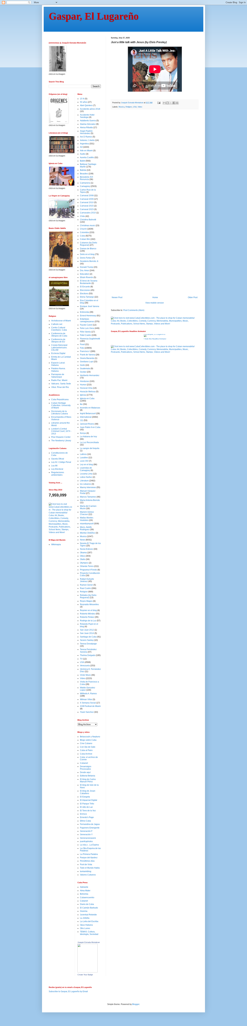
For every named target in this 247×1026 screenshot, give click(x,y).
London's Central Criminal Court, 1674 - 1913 (61, 431)
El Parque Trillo (87, 804)
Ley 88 (54, 465)
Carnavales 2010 (88, 213)
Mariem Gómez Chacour (87, 513)
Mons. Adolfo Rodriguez (86, 528)
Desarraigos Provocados (85, 767)
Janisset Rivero (87, 424)
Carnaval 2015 (87, 206)
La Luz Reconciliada (89, 442)
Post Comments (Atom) (133, 310)
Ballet (82, 161)
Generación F (86, 831)
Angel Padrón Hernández (86, 132)
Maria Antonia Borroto (90, 500)
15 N (82, 99)
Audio (82, 154)
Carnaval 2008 (87, 195)
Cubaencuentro (87, 897)
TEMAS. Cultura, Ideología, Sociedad (89, 933)
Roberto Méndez (87, 614)
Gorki (82, 365)
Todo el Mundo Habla (90, 868)
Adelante (84, 887)
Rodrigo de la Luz (88, 620)
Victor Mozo (85, 675)
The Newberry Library (61, 440)
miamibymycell (87, 523)
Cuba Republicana (60, 399)
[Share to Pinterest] (177, 103)
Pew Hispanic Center (61, 437)
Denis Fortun (86, 258)
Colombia (84, 232)
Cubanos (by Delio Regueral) (88, 244)
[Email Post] (159, 103)
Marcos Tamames (88, 497)
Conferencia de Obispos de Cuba (59, 334)
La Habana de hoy (88, 436)
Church (83, 229)
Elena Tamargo (87, 297)
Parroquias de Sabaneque (57, 375)
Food (82, 344)
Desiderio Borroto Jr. (89, 261)
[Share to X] (170, 103)
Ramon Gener (86, 585)
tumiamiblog (85, 871)
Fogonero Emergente (89, 828)
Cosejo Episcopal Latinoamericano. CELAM (59, 347)
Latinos (83, 454)
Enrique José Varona (89, 306)
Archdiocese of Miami (61, 320)
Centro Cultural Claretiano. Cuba (59, 328)
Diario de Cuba (87, 904)
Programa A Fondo (88, 570)
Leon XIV (84, 461)
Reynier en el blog (88, 610)
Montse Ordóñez (87, 533)
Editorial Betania (87, 776)
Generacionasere (88, 838)
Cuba (82, 236)
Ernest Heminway (88, 315)
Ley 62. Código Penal (61, 462)
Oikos (82, 556)
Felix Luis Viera (87, 328)
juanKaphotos (86, 841)
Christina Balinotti (88, 219)
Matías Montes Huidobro (86, 519)
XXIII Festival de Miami (90, 706)
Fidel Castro (85, 335)
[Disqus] (154, 158)
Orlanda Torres (87, 566)
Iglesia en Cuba (87, 398)
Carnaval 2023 (87, 209)
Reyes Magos (86, 601)
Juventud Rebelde (88, 914)
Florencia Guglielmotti (90, 339)
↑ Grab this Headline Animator (154, 339)
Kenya (83, 433)
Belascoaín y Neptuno (90, 736)
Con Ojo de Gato (87, 747)
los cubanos (85, 484)
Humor (83, 384)
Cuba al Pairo (86, 750)
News (82, 540)
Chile (82, 216)
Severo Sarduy (87, 640)
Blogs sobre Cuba (88, 740)
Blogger (135, 1004)
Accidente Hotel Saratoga (87, 116)
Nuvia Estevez (86, 549)
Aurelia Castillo (87, 157)
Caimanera (85, 183)
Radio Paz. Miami (59, 380)
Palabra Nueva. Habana (58, 369)
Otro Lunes (85, 928)
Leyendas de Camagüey (86, 469)
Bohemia (84, 894)
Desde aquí (85, 772)
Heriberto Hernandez (89, 375)
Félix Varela (85, 332)
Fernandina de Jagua (90, 824)
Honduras (84, 381)
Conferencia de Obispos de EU (58, 340)
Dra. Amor (84, 270)
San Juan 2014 (87, 633)
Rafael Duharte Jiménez (87, 580)
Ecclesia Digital (58, 353)
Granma (83, 911)
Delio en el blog (87, 254)
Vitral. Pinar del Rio (60, 387)
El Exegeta (85, 797)
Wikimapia (56, 544)
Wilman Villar (86, 699)
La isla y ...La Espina (89, 845)
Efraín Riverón (86, 277)
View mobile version (154, 303)
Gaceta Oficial (57, 459)
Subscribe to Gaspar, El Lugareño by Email (68, 991)
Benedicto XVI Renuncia (86, 178)
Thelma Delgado (87, 655)
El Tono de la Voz (88, 810)
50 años (83, 102)
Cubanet (84, 763)
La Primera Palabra (89, 854)
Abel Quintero (86, 105)
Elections (84, 293)
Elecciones (85, 290)
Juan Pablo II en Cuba (90, 427)
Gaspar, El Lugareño (94, 16)
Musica (122, 107)
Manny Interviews (88, 487)
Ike (81, 404)
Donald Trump (86, 267)
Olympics (84, 563)
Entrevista (84, 312)
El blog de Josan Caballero (87, 792)
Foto (82, 348)
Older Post (192, 297)
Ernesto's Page (87, 817)
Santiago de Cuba (88, 637)
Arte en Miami (86, 150)
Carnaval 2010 (87, 202)
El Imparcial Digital (88, 800)
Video (140, 107)
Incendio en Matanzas (90, 408)
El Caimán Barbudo (89, 908)
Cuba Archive (86, 754)
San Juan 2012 (87, 630)
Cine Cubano (86, 743)
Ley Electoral (57, 469)
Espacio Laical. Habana (58, 364)
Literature (84, 480)
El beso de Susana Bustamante (88, 282)
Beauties (84, 173)
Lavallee (84, 457)
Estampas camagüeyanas (87, 320)
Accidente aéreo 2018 (90, 109)
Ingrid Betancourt (88, 413)
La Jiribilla (84, 918)
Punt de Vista (86, 864)
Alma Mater (85, 890)
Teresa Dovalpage (88, 644)
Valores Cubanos (88, 875)
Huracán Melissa (87, 391)
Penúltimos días (87, 861)
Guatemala (85, 368)
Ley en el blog (86, 464)
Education (84, 274)
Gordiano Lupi (86, 361)
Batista (83, 170)
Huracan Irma (86, 388)
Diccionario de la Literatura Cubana (59, 412)
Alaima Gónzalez (88, 124)
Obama (83, 552)
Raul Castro (85, 588)
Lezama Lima (86, 474)
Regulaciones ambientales (57, 473)
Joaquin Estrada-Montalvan (88, 942)
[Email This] (164, 103)
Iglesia (83, 395)
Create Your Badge (85, 975)
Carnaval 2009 (87, 199)
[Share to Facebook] (174, 103)
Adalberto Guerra (88, 120)
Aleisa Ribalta (86, 127)
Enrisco (83, 814)
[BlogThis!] (167, 103)
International (85, 417)
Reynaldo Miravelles (89, 604)
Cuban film (85, 239)
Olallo (82, 559)
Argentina (84, 143)
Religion (129, 107)
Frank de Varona (87, 355)
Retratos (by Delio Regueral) (88, 596)
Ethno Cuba (85, 821)
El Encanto (85, 286)
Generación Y (86, 834)
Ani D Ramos (86, 137)
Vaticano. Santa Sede (61, 383)
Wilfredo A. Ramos (88, 693)
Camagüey (85, 186)
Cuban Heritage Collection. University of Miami (61, 405)
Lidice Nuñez (86, 477)
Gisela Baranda (87, 358)
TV (81, 659)
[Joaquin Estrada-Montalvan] (87, 972)
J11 (81, 420)
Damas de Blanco (88, 248)
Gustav (83, 372)
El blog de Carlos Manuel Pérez (88, 780)
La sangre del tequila (89, 448)
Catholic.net (56, 324)
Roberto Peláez (87, 617)
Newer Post (117, 297)
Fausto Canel (86, 325)
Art (81, 147)
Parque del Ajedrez (88, 857)
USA (135, 107)
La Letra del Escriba (89, 921)
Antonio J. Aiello (87, 140)
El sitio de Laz (86, 807)
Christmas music (87, 225)
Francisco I (85, 351)
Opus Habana (86, 925)
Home (155, 297)
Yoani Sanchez (87, 712)
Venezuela (85, 665)
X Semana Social (88, 703)
